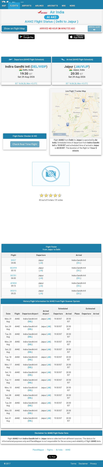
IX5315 (13, 291)
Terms (75, 464)
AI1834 (13, 283)
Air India (57, 12)
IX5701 (13, 275)
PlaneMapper (38, 450)
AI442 (67, 450)
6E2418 (13, 268)
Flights (50, 450)
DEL (78, 263)
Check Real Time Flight (24, 144)
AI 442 (51, 17)
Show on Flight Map (14, 28)
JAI (41, 263)
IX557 (13, 260)
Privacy (94, 464)
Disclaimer (84, 464)
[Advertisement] (51, 48)
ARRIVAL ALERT (95, 27)
